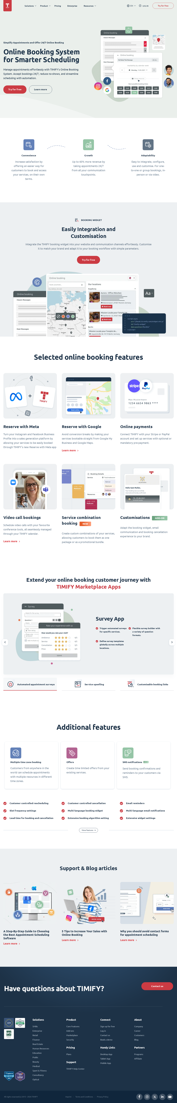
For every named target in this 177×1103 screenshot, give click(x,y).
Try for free (163, 5)
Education (37, 1053)
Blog (136, 1040)
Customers (139, 1035)
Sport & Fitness (40, 1070)
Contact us (157, 986)
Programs (138, 1054)
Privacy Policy (102, 1097)
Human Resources (41, 1048)
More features (87, 830)
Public (35, 1057)
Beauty (36, 1062)
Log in (103, 1031)
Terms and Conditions (84, 1097)
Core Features (72, 1026)
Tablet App (105, 1058)
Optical (36, 1079)
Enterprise (72, 6)
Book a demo (106, 1040)
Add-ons (70, 1031)
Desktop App (106, 1054)
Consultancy (38, 1075)
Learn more (40, 89)
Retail (35, 1035)
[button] (5, 642)
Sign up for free (107, 1026)
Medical (36, 1066)
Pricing (57, 6)
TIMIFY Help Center (75, 1069)
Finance (36, 1040)
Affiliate (138, 1058)
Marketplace (72, 1035)
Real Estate (38, 1044)
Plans (68, 1054)
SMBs (35, 1026)
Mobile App (105, 1063)
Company (138, 1026)
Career (137, 1031)
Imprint (68, 1097)
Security (70, 1040)
